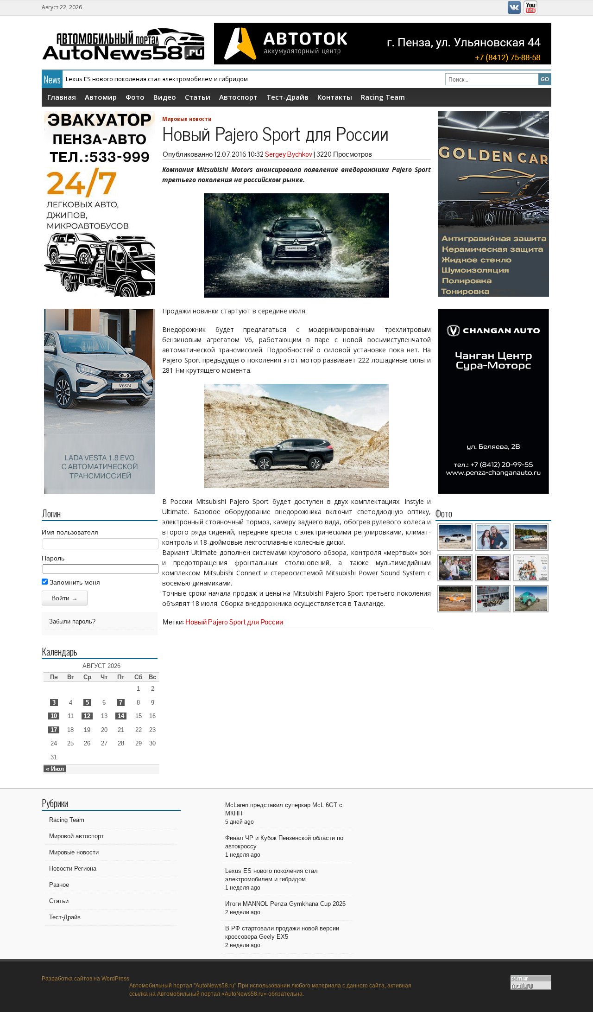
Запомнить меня (74, 582)
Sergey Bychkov (288, 154)
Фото (135, 97)
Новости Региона (72, 868)
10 (53, 716)
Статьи (197, 97)
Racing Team (383, 97)
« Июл (55, 768)
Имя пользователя (70, 532)
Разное (59, 884)
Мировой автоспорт (76, 836)
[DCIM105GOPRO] (531, 611)
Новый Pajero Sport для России (234, 621)
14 (121, 716)
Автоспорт (238, 97)
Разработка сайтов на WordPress (85, 978)
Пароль (53, 558)
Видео (164, 97)
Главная (61, 97)
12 (87, 716)
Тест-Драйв (287, 97)
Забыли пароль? (72, 621)
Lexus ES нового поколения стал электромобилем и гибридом (157, 79)
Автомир (101, 97)
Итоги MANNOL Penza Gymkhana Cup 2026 (285, 903)
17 (53, 729)
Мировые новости (186, 119)
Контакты (334, 97)
